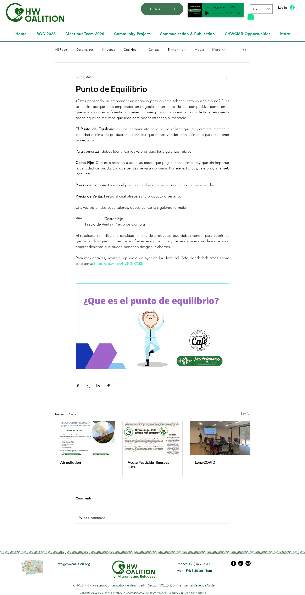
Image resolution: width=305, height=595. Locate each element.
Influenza (108, 50)
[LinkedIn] (240, 563)
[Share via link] (108, 386)
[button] (250, 15)
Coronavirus (85, 50)
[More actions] (226, 77)
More (216, 50)
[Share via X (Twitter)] (88, 386)
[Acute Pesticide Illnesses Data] (153, 438)
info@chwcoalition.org (73, 564)
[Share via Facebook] (78, 386)
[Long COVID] (220, 438)
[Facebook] (233, 563)
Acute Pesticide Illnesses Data (148, 464)
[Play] (207, 13)
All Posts (61, 50)
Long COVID (205, 462)
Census (154, 50)
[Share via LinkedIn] (98, 386)
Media (199, 50)
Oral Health (131, 50)
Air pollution (70, 462)
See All (245, 413)
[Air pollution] (85, 438)
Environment (177, 50)
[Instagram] (248, 563)
